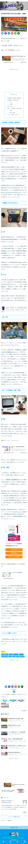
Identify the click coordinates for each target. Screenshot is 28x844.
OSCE (11, 104)
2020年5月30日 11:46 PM (6, 802)
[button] (25, 404)
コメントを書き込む (14, 816)
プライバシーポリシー (7, 837)
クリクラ (16, 654)
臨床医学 (22, 656)
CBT (11, 102)
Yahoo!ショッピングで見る (14, 556)
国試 (14, 656)
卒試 (10, 656)
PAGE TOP (14, 827)
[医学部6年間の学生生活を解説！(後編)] (9, 33)
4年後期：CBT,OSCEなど (13, 100)
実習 (11, 110)
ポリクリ (21, 654)
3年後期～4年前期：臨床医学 (14, 98)
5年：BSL (10, 106)
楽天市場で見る (14, 553)
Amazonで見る (14, 549)
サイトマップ (21, 837)
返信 (25, 812)
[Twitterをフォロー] (14, 691)
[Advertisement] (14, 81)
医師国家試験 (5, 656)
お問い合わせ (14, 839)
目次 (12, 94)
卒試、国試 (12, 112)
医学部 (3, 651)
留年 (18, 656)
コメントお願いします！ (13, 114)
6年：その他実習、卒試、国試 (14, 108)
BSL (3, 654)
